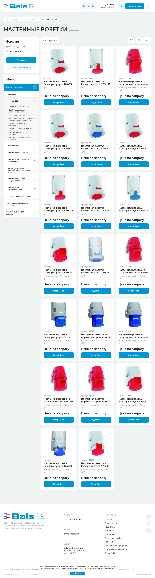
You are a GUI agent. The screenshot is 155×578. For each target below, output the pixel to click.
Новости (109, 541)
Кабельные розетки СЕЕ (19, 106)
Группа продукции (15, 46)
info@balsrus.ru (107, 7)
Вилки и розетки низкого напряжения (18, 160)
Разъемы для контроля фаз (19, 196)
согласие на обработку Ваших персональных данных (93, 566)
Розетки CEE (13, 101)
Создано (139, 575)
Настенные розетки (17, 115)
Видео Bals (110, 553)
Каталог (87, 6)
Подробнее (58, 102)
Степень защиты (14, 51)
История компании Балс (116, 549)
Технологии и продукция (116, 545)
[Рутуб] (148, 516)
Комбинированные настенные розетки (17, 111)
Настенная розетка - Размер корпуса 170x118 (95, 82)
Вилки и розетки (14, 87)
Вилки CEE (12, 94)
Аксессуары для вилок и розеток (18, 204)
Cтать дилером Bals (114, 538)
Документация (111, 523)
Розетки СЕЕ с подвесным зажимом (19, 138)
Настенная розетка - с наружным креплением (133, 82)
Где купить (110, 527)
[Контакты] (7, 19)
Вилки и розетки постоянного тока (15, 188)
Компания (109, 530)
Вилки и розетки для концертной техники (16, 180)
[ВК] (148, 530)
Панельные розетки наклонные (17, 125)
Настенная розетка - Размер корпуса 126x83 (58, 82)
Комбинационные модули (15, 212)
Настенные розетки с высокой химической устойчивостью (21, 119)
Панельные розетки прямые (21, 129)
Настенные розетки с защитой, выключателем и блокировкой (19, 170)
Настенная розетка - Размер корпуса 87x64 (94, 147)
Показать (21, 60)
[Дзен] (148, 523)
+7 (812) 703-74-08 (107, 5)
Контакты (109, 534)
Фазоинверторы (14, 146)
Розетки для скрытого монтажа (18, 133)
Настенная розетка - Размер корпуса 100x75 (133, 147)
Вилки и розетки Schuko (18, 152)
